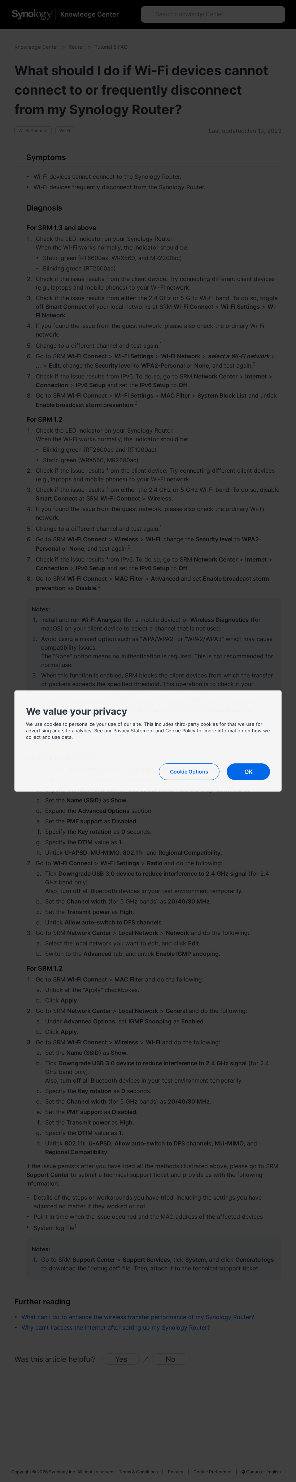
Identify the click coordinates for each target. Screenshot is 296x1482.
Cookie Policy (180, 730)
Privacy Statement (133, 730)
